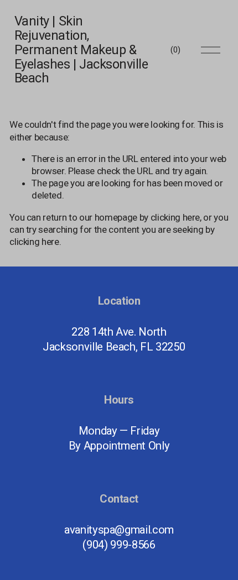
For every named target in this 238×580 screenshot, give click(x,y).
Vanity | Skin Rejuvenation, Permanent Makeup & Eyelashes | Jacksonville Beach (81, 49)
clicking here (175, 217)
